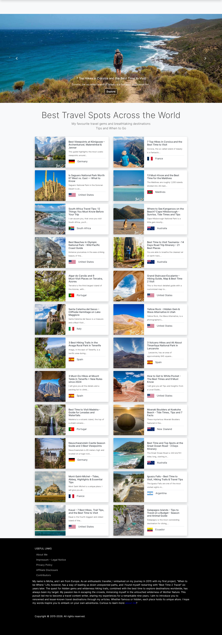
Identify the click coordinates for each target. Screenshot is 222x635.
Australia (162, 228)
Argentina (161, 493)
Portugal (82, 295)
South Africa (84, 228)
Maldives (160, 191)
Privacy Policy (44, 564)
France (159, 158)
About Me (41, 554)
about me (130, 602)
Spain (80, 359)
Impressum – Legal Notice (51, 559)
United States (86, 194)
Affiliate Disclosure (47, 569)
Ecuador (160, 529)
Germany (82, 161)
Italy (79, 328)
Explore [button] (111, 91)
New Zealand (164, 429)
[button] (16, 58)
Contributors (43, 575)
